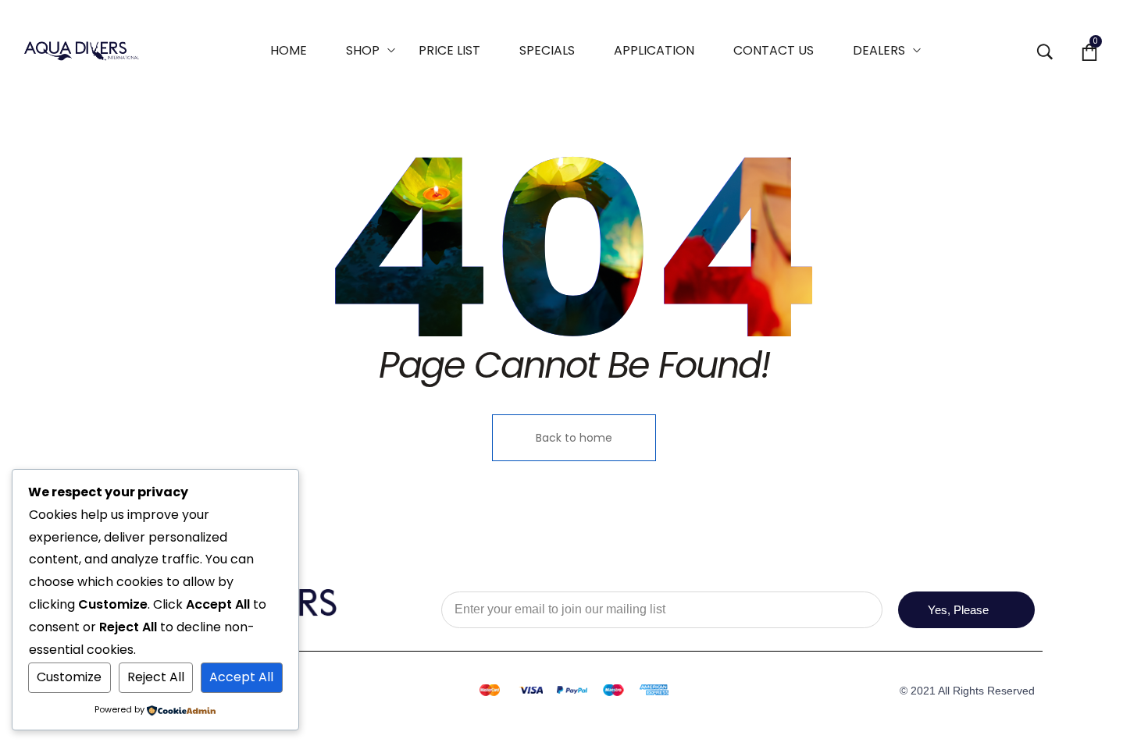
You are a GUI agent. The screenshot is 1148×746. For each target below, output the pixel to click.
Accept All (241, 677)
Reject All (155, 677)
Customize (69, 677)
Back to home (574, 438)
